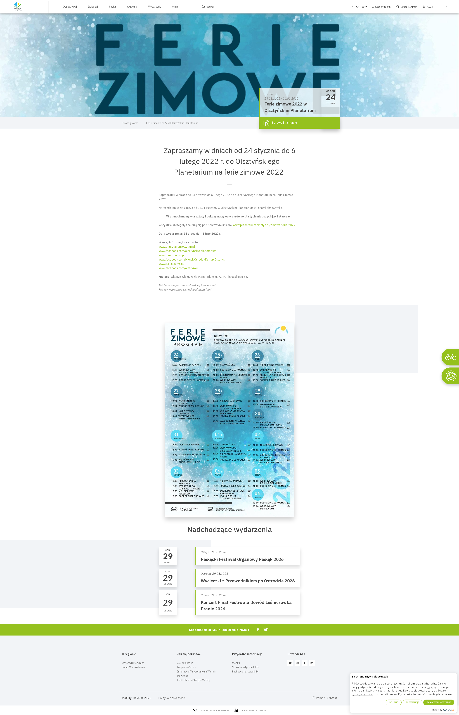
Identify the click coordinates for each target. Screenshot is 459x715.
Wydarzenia (154, 6)
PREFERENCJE (412, 702)
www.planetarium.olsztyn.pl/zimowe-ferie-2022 (264, 225)
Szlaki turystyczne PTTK (245, 667)
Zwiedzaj (92, 6)
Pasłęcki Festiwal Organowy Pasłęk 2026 (242, 559)
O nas (175, 6)
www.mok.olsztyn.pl (172, 255)
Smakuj (112, 6)
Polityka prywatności (171, 698)
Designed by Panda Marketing (214, 710)
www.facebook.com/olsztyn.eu (178, 268)
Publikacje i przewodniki (245, 671)
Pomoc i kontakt (326, 698)
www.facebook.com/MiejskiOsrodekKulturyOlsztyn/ (192, 259)
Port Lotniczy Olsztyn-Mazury (193, 680)
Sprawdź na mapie (284, 122)
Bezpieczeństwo (186, 667)
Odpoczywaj (70, 6)
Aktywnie (132, 6)
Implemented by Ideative (253, 710)
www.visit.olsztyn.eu (171, 264)
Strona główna (130, 123)
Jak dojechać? (185, 663)
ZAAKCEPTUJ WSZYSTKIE (439, 702)
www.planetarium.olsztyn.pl (177, 246)
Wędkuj (236, 663)
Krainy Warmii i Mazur (133, 667)
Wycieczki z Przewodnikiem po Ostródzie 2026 (248, 581)
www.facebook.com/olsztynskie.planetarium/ (188, 251)
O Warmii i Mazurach (133, 663)
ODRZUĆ (393, 702)
